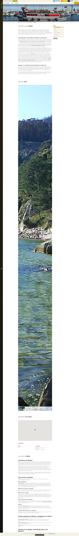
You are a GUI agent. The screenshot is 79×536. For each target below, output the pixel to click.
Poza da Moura (20, 486)
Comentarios (55, 36)
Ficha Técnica (56, 34)
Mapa (17, 3)
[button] (77, 1)
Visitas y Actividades (57, 32)
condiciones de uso (52, 533)
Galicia (21, 22)
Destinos (31, 22)
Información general (57, 27)
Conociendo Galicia (26, 22)
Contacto (76, 3)
